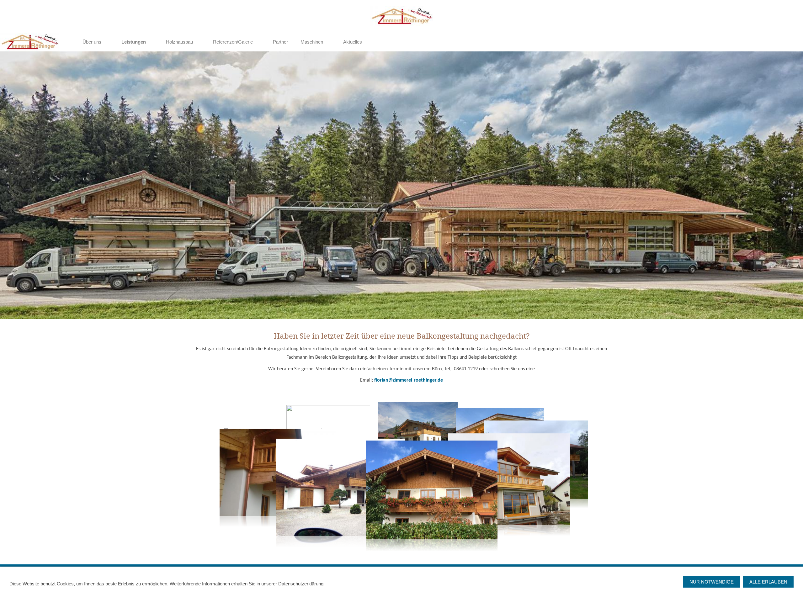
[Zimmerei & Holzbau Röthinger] (67, 42)
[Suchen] (794, 42)
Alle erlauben (768, 581)
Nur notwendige (711, 581)
